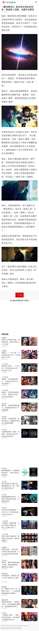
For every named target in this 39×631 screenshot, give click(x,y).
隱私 (17, 628)
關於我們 (3, 628)
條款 (14, 628)
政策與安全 (9, 628)
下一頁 (19, 295)
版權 (20, 628)
